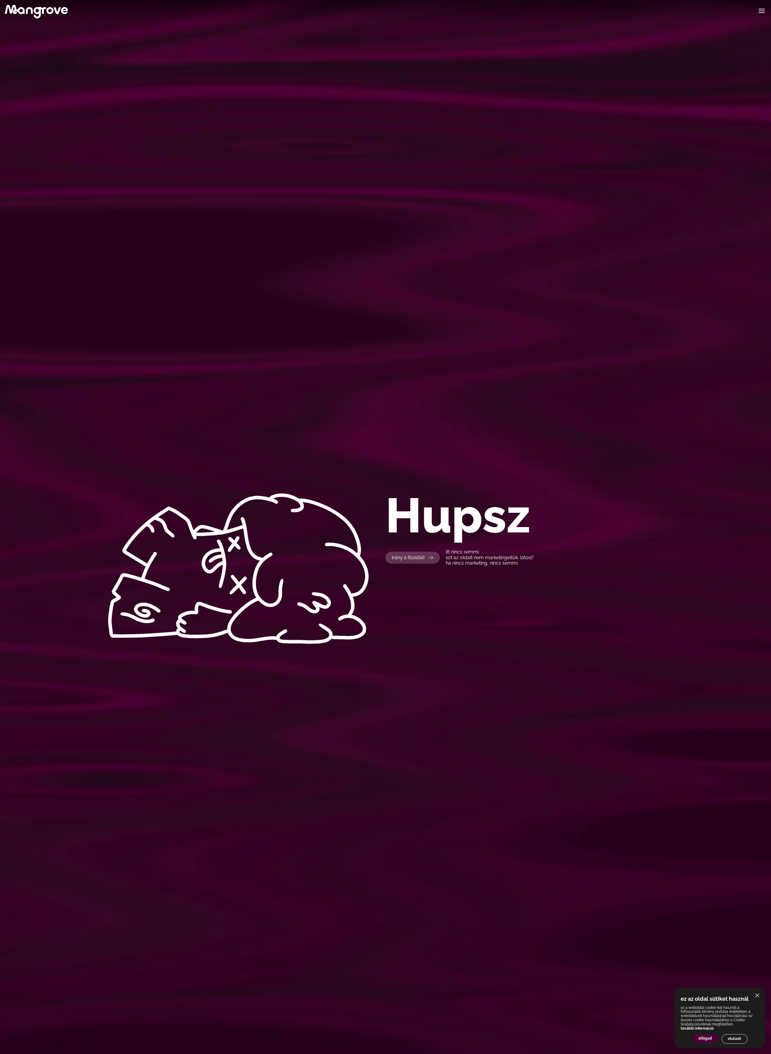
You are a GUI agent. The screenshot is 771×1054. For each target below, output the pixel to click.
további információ (697, 1028)
